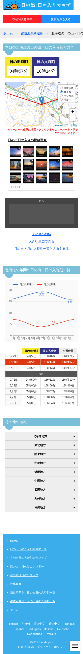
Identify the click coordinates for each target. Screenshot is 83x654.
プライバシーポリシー (51, 647)
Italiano (49, 629)
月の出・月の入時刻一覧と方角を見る (41, 248)
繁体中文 (54, 623)
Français (69, 623)
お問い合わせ (26, 647)
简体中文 (39, 623)
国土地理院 (71, 125)
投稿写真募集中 (22, 19)
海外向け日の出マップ (24, 575)
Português (34, 629)
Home (14, 540)
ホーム (8, 33)
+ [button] (72, 111)
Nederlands (34, 633)
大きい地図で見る (41, 241)
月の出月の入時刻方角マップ (28, 557)
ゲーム (14, 610)
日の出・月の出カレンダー (27, 566)
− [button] (72, 118)
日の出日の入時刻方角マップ (28, 549)
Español (19, 629)
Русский (51, 633)
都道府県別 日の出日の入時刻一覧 (32, 592)
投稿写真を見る (61, 19)
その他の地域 (41, 234)
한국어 (26, 623)
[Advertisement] (41, 214)
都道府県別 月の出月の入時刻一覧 (32, 601)
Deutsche (63, 629)
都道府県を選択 (32, 33)
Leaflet (58, 125)
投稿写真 (15, 583)
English (13, 623)
